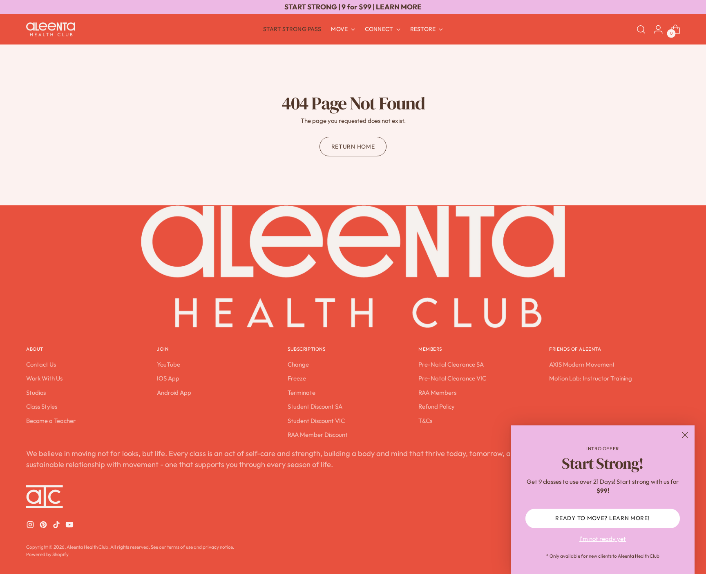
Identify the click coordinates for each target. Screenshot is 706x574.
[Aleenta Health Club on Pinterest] (44, 526)
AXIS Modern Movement (582, 364)
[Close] (685, 435)
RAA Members (437, 392)
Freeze (297, 378)
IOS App (168, 378)
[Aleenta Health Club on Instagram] (31, 526)
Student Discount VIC (316, 421)
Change (298, 364)
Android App (174, 392)
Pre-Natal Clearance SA (451, 364)
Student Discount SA (315, 406)
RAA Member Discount (318, 434)
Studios (36, 392)
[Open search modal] (641, 29)
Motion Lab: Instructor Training (590, 378)
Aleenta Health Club (87, 547)
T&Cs (425, 421)
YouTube (168, 364)
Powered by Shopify (47, 554)
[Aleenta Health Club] (50, 29)
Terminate (301, 392)
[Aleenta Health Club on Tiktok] (57, 526)
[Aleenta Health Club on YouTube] (70, 526)
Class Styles (41, 406)
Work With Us (44, 378)
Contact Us (41, 364)
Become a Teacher (51, 421)
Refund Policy (436, 406)
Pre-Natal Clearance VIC (452, 378)
